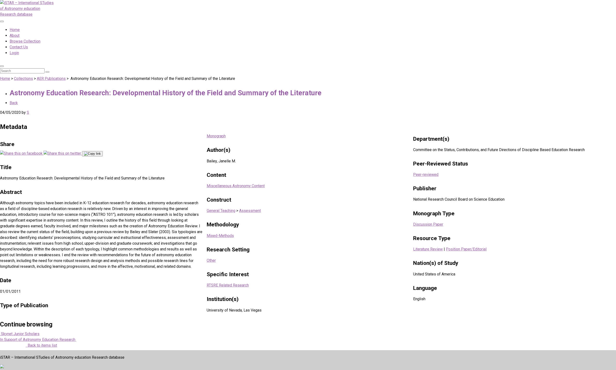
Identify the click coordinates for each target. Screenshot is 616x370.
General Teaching (221, 210)
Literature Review (428, 249)
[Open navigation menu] (2, 21)
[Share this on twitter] (63, 153)
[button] (2, 66)
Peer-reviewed (425, 174)
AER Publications (51, 78)
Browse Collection (25, 41)
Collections (23, 78)
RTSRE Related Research (228, 285)
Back (14, 103)
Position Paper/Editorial (466, 249)
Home (15, 29)
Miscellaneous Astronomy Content (236, 186)
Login (14, 53)
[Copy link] (92, 153)
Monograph (216, 136)
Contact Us (19, 47)
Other (211, 260)
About (14, 35)
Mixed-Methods (220, 235)
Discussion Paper (428, 224)
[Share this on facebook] (22, 153)
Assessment (250, 210)
